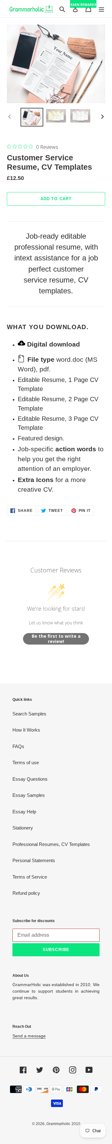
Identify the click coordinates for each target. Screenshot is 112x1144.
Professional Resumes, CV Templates (51, 844)
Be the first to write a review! (56, 639)
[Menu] (101, 9)
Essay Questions (30, 779)
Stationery (22, 827)
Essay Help (24, 811)
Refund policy (26, 893)
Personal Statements (33, 860)
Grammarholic (58, 1124)
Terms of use (25, 762)
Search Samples (29, 713)
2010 (76, 1124)
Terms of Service (29, 877)
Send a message (29, 1035)
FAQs (18, 746)
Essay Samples (28, 795)
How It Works (26, 730)
